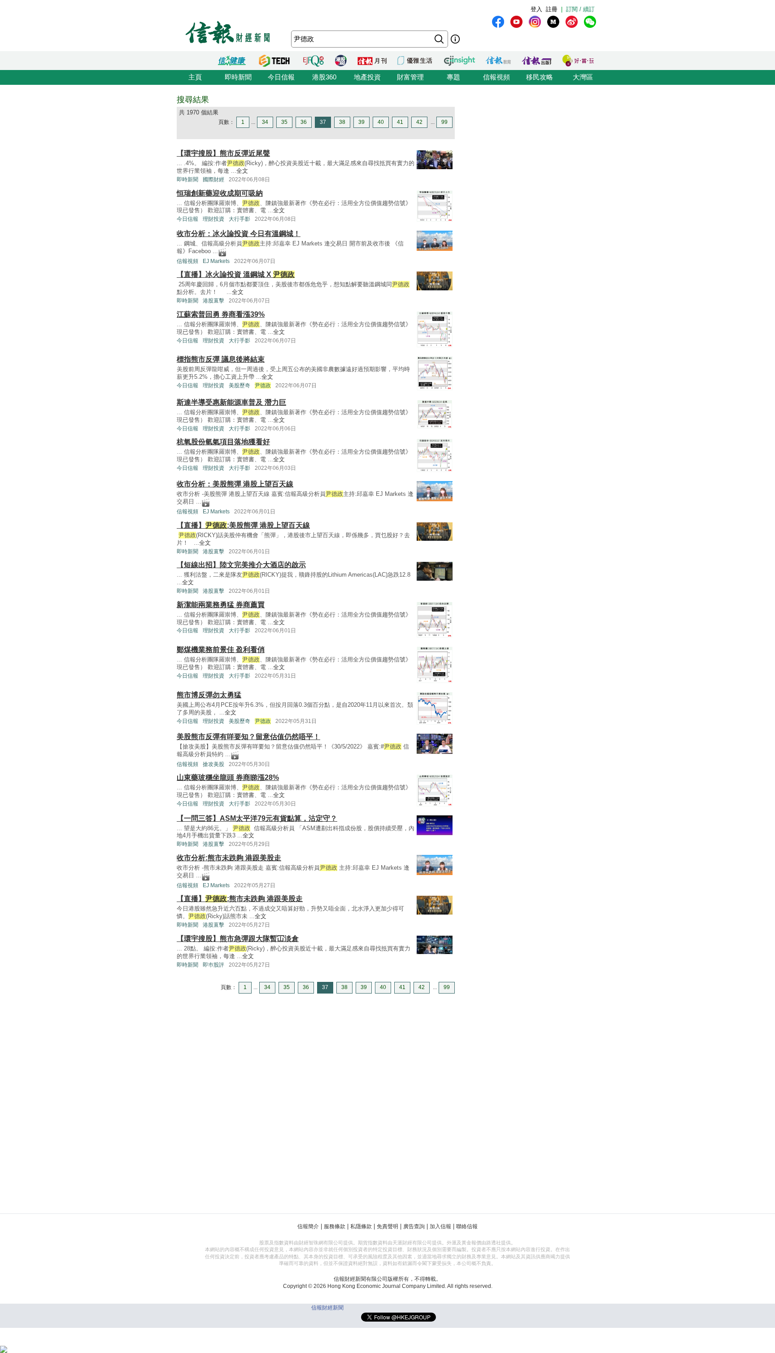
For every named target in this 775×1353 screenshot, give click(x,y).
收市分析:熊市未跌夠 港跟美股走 (229, 858)
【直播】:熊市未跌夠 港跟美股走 (240, 898)
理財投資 (213, 219)
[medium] (553, 22)
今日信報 (281, 77)
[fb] (498, 22)
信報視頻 (496, 77)
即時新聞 (238, 77)
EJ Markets (216, 261)
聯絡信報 (467, 1226)
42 (419, 122)
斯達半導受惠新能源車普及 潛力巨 (231, 402)
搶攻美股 (213, 764)
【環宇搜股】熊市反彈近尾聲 (223, 153)
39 (361, 122)
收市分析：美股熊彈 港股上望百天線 (235, 484)
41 (400, 122)
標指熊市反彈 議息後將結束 (221, 359)
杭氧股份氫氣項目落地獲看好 (223, 442)
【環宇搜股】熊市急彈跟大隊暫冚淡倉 (238, 938)
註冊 (551, 9)
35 (284, 122)
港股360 (324, 77)
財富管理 (410, 77)
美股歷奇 (239, 385)
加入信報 (440, 1226)
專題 (453, 77)
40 (381, 122)
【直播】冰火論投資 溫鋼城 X (236, 274)
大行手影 (239, 219)
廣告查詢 (414, 1226)
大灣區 (583, 77)
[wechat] (590, 22)
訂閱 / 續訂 (580, 9)
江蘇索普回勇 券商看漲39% (221, 314)
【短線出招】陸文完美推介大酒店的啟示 (241, 565)
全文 (242, 170)
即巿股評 (213, 965)
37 (323, 122)
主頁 (195, 77)
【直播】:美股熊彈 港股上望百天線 (243, 525)
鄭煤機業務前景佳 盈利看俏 (221, 649)
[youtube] (516, 22)
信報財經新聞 (327, 1308)
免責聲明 (387, 1226)
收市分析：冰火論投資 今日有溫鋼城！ (238, 233)
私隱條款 (361, 1226)
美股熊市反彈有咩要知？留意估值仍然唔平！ (248, 736)
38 (342, 122)
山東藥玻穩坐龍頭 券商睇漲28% (228, 777)
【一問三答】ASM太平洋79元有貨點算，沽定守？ (257, 818)
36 (303, 122)
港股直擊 (213, 301)
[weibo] (572, 22)
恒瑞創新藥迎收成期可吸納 (220, 193)
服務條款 (334, 1226)
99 (444, 122)
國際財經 (213, 179)
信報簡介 (308, 1226)
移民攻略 (539, 77)
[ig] (535, 22)
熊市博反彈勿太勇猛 (209, 695)
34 (265, 122)
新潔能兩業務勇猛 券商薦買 (221, 605)
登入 (536, 9)
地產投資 (367, 77)
